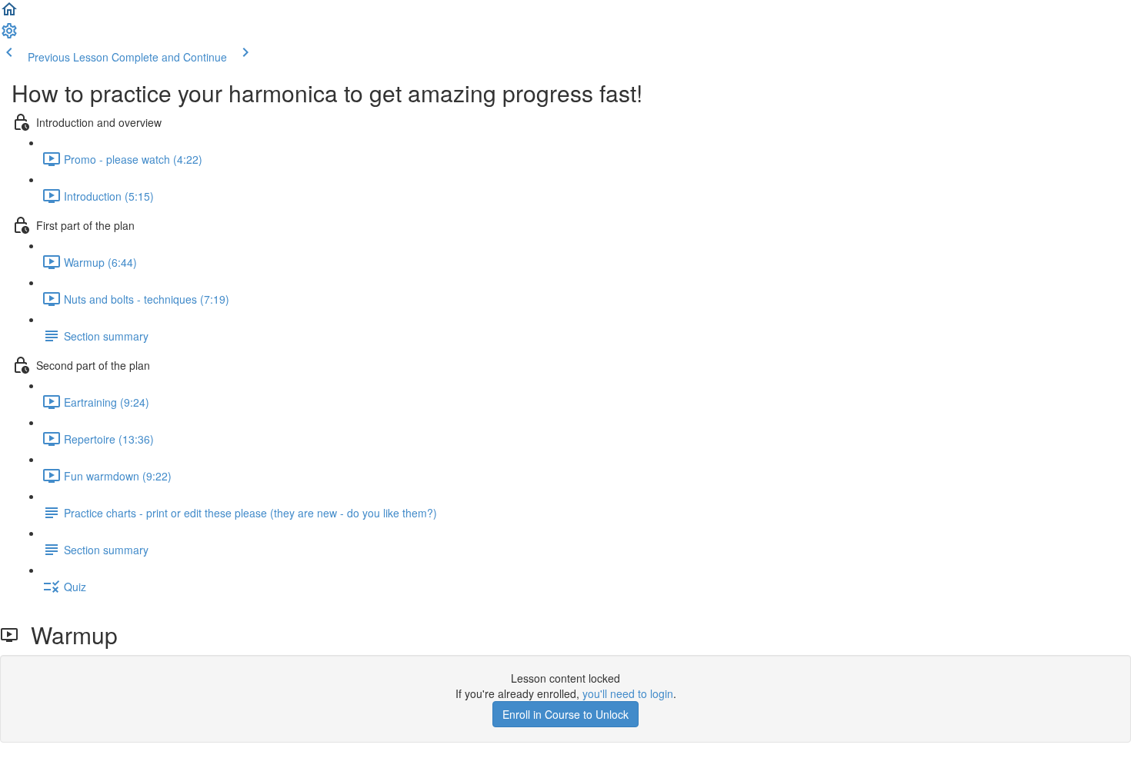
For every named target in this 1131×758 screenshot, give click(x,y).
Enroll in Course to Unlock (565, 714)
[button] (9, 14)
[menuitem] (9, 35)
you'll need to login (627, 693)
